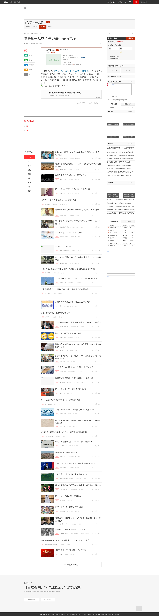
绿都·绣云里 (113, 227)
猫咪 (63, 500)
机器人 (61, 282)
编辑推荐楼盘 (114, 221)
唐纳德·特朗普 (65, 250)
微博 (30, 69)
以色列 (61, 456)
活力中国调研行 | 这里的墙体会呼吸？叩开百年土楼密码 (78, 485)
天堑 (49, 273)
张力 (61, 500)
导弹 (65, 169)
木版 (63, 426)
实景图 (121, 100)
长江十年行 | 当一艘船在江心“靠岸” (69, 507)
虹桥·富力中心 (113, 243)
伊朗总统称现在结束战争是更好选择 (55, 313)
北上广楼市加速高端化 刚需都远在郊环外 (119, 168)
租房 (61, 350)
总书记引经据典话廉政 (65, 478)
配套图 (125, 100)
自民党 (64, 179)
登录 (136, 2)
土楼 (61, 489)
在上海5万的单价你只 (128, 124)
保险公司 (64, 215)
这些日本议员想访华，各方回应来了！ (70, 175)
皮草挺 (61, 337)
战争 (49, 317)
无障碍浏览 (17, 2)
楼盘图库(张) (71, 64)
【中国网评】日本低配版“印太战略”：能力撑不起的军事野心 (65, 289)
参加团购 (50, 26)
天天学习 (62, 236)
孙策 (63, 393)
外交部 (64, 467)
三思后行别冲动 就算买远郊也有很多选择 (119, 175)
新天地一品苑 (50, 50)
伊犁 (63, 361)
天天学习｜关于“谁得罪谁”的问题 (69, 233)
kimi (66, 445)
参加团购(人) (79, 64)
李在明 (69, 382)
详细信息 (35, 26)
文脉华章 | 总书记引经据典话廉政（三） (71, 474)
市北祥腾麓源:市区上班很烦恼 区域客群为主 (129, 196)
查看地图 (83, 57)
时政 (61, 306)
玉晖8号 (112, 240)
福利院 (65, 158)
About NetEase (60, 614)
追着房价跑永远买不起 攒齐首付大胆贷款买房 (120, 152)
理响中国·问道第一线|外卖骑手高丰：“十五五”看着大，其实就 (66, 540)
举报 (99, 43)
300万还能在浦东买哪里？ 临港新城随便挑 (119, 165)
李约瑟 (61, 413)
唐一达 (61, 524)
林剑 (61, 467)
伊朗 (46, 317)
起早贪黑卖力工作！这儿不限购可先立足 (118, 162)
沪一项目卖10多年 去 (113, 137)
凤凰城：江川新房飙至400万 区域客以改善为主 (120, 200)
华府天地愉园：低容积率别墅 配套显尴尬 (119, 203)
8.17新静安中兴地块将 (128, 137)
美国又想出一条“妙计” (64, 246)
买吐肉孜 (62, 533)
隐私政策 (89, 614)
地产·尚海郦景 (113, 232)
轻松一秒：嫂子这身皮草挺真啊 (68, 333)
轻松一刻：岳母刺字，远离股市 (68, 496)
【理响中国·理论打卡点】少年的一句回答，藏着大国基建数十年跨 (68, 269)
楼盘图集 (114, 82)
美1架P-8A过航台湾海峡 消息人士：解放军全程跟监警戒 (64, 432)
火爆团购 (130, 38)
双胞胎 (61, 158)
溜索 (46, 273)
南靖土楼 (64, 489)
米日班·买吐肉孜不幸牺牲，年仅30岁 (70, 529)
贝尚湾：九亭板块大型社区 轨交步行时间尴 (113, 195)
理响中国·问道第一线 (50, 544)
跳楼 (61, 193)
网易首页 (6, 2)
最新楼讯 (43, 26)
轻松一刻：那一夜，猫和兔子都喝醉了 (70, 389)
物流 (65, 371)
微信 (30, 60)
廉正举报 (111, 614)
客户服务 (83, 614)
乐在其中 (62, 263)
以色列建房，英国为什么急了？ (68, 453)
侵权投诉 (116, 614)
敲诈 (61, 393)
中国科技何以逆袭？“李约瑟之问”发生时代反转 (74, 410)
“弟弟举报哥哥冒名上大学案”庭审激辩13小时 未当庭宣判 (78, 322)
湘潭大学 (66, 326)
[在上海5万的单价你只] (129, 115)
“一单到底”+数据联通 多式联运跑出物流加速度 (74, 367)
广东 (65, 282)
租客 (63, 350)
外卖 (57, 544)
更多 (30, 74)
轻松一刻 (70, 193)
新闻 (57, 158)
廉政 (72, 478)
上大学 (61, 326)
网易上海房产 (35, 33)
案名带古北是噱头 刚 (113, 124)
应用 (11, 2)
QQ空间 (31, 65)
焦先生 (64, 193)
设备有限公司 (63, 227)
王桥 (49, 204)
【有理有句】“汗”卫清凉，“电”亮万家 (70, 550)
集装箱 (61, 371)
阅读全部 (130, 81)
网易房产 (41, 43)
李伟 (63, 511)
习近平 (66, 236)
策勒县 (66, 533)
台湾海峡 (47, 436)
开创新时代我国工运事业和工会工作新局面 (72, 302)
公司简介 (67, 614)
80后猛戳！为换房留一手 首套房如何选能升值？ (121, 158)
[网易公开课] (114, 2)
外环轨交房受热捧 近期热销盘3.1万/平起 (59, 95)
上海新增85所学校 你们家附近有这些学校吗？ (120, 172)
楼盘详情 (65, 64)
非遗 (61, 426)
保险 (61, 215)
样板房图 (114, 96)
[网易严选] (120, 2)
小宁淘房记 (111, 182)
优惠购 (68, 71)
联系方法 (72, 614)
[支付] (126, 2)
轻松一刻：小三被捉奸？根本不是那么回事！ (73, 189)
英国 (65, 456)
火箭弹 (61, 169)
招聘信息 (78, 614)
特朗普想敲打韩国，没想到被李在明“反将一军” (74, 378)
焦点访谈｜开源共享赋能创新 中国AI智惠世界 (73, 442)
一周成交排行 (128, 221)
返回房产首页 (48, 599)
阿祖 (65, 337)
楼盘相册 (76, 71)
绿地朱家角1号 (113, 235)
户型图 (113, 100)
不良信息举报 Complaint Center (100, 614)
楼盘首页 (28, 26)
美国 (61, 250)
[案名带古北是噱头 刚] (113, 115)
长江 (61, 511)
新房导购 (110, 143)
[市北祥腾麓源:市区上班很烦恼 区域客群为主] (129, 185)
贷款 (68, 227)
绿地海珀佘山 (113, 238)
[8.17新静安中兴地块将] (129, 128)
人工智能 (62, 445)
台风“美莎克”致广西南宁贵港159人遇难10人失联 (60, 400)
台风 (50, 404)
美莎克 (47, 404)
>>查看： (109, 100)
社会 (61, 554)
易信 (30, 55)
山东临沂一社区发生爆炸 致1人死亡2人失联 (58, 200)
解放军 (52, 436)
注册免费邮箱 (143, 2)
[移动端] (108, 2)
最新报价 (84, 71)
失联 (46, 204)
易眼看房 (98, 97)
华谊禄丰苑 (112, 245)
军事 (49, 293)
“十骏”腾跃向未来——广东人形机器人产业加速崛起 (76, 278)
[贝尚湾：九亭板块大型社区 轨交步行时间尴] (113, 185)
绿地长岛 (112, 230)
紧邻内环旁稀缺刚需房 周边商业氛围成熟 (65, 93)
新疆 (61, 361)
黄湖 (66, 263)
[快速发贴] (25, 50)
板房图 (117, 100)
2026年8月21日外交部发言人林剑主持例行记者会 (75, 463)
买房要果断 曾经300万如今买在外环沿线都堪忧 (120, 155)
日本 (61, 179)
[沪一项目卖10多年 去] (113, 128)
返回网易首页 (32, 599)
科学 (65, 413)
